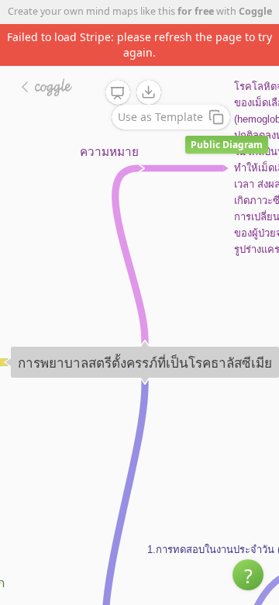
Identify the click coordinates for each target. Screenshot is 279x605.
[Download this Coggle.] (148, 92)
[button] (248, 574)
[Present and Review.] (117, 93)
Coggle (255, 11)
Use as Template (160, 116)
